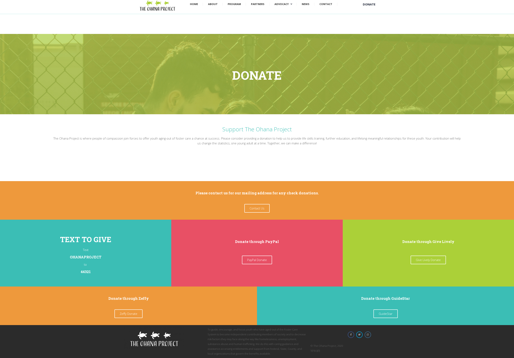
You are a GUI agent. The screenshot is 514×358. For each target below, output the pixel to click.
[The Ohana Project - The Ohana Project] (158, 5)
